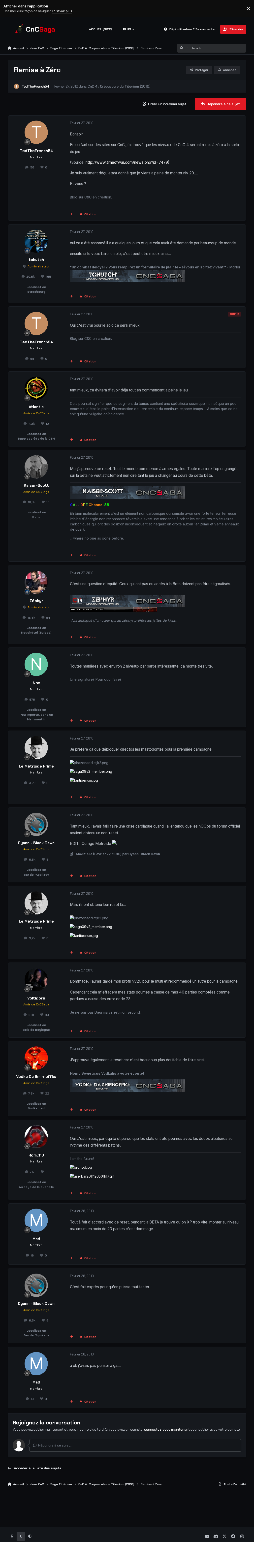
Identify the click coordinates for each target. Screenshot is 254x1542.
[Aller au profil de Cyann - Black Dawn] (36, 824)
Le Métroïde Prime (36, 766)
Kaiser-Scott (36, 485)
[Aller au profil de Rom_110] (36, 1136)
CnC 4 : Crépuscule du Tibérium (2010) (119, 86)
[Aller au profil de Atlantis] (36, 388)
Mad (36, 1238)
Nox (36, 682)
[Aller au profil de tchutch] (36, 241)
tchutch (36, 259)
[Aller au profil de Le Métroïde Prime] (36, 747)
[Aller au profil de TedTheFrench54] (16, 86)
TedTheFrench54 (35, 86)
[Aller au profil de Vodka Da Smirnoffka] (36, 1058)
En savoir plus (11, 8)
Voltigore (36, 998)
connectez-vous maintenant (167, 1429)
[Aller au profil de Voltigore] (36, 979)
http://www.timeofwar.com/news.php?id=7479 (127, 162)
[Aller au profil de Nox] (36, 664)
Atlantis (36, 406)
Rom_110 (36, 1155)
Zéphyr (36, 600)
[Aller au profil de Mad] (36, 1220)
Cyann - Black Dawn (36, 842)
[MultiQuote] (71, 214)
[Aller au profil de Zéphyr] (36, 582)
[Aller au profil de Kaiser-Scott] (36, 467)
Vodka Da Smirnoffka (36, 1076)
